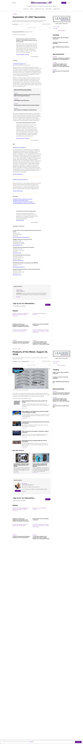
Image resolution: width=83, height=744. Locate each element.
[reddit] (33, 27)
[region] (41, 742)
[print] (49, 27)
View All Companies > (61, 30)
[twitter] (31, 27)
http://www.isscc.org (17, 274)
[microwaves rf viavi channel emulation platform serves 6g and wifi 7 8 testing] (17, 402)
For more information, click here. (22, 54)
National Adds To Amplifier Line (19, 147)
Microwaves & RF (25, 361)
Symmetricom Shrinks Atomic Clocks (20, 200)
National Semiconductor (18, 174)
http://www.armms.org (17, 245)
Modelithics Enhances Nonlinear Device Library (22, 199)
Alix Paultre (15, 361)
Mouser (54, 28)
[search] (15, 3)
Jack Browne (15, 24)
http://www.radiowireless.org (19, 266)
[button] (13, 3)
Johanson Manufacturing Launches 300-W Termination (24, 203)
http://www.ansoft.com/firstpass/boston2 (21, 237)
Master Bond (55, 26)
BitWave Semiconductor (18, 190)
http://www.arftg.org (17, 252)
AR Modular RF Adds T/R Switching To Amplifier (23, 201)
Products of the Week (17, 348)
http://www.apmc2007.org (18, 260)
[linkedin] (29, 27)
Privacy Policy (31, 741)
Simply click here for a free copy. (23, 138)
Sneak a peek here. (20, 220)
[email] (34, 27)
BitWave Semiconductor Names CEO (20, 179)
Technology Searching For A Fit (19, 63)
